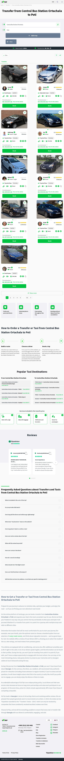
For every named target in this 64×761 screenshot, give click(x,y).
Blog (37, 732)
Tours (37, 727)
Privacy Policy (14, 752)
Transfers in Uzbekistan (42, 741)
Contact (38, 746)
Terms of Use (5, 752)
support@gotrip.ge (7, 727)
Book (14, 106)
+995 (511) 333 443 (25, 725)
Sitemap (20, 759)
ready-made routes (15, 636)
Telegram (29, 727)
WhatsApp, (21, 727)
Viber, (25, 727)
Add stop (34, 36)
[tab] (32, 500)
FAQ (37, 730)
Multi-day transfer (40, 743)
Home (2, 5)
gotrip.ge (4, 730)
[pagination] (3, 297)
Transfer (8, 5)
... (23, 297)
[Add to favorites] (24, 67)
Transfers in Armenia (41, 738)
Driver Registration (40, 735)
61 (27, 297)
